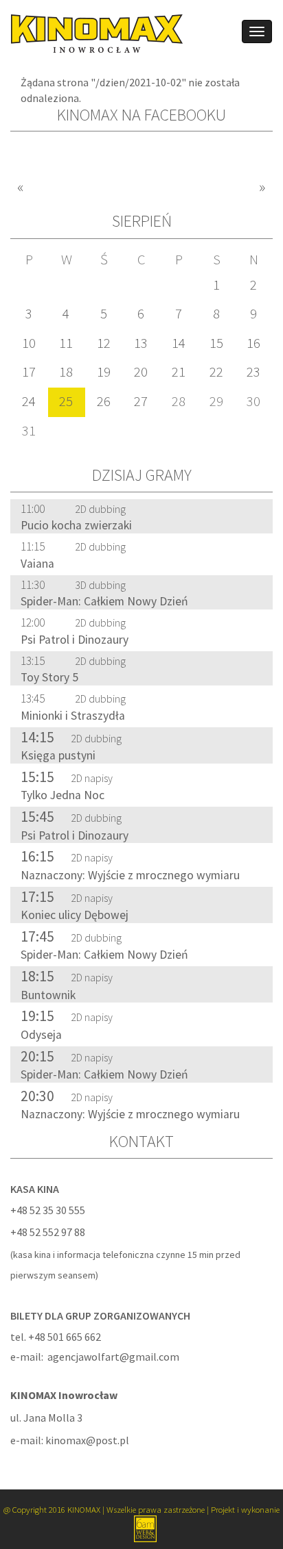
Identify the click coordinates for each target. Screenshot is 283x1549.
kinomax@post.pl (87, 1440)
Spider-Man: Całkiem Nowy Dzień (104, 601)
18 (66, 372)
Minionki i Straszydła (73, 715)
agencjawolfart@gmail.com (113, 1356)
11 (66, 343)
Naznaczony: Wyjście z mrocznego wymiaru (130, 875)
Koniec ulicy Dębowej (74, 914)
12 (104, 343)
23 (253, 372)
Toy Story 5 (49, 677)
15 (216, 343)
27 (141, 401)
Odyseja (41, 1034)
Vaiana (37, 563)
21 (178, 372)
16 (253, 343)
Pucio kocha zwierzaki (76, 525)
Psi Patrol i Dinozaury (74, 639)
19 (104, 372)
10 (29, 343)
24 (29, 401)
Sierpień (142, 220)
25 (66, 401)
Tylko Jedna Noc (62, 795)
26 (104, 401)
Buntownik (48, 995)
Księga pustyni (58, 755)
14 (178, 343)
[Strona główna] (92, 32)
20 (141, 372)
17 (29, 372)
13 (141, 343)
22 (216, 372)
